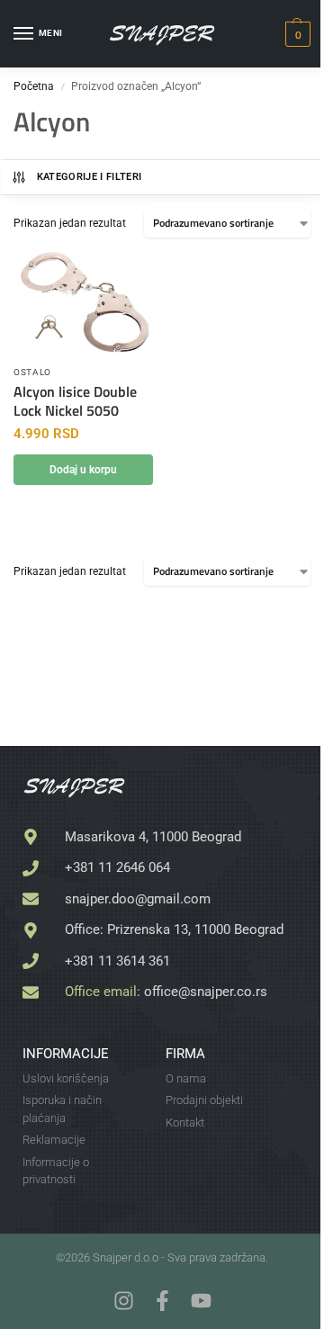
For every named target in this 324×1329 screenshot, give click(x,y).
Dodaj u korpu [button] (83, 469)
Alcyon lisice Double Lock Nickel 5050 (75, 401)
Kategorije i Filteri (89, 177)
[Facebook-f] (162, 1300)
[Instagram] (123, 1300)
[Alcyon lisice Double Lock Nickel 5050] (83, 303)
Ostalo (32, 372)
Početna (34, 86)
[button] (295, 34)
